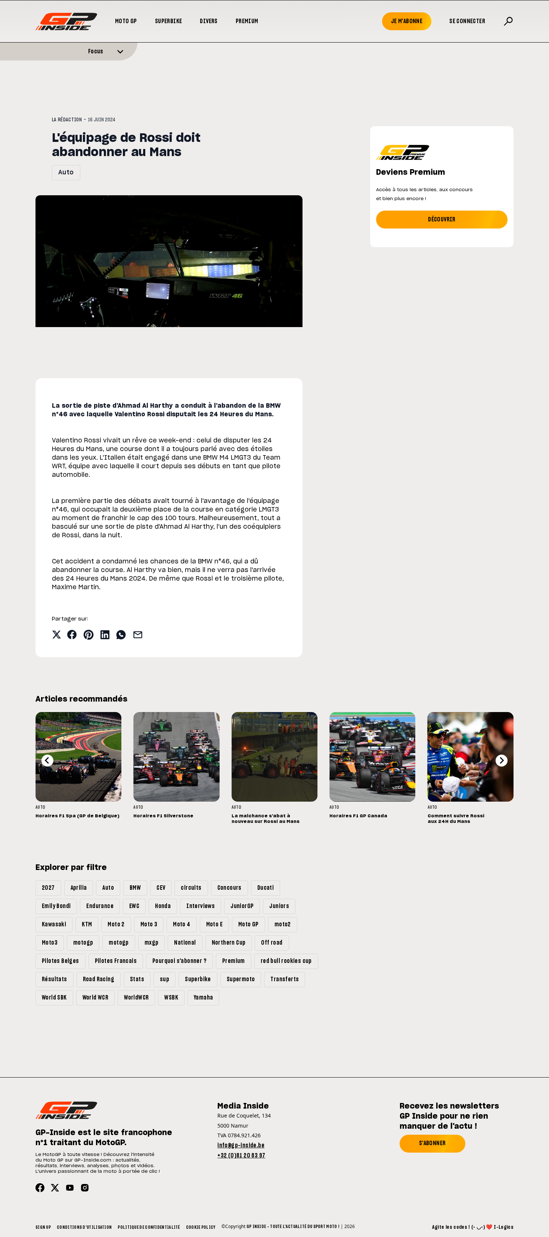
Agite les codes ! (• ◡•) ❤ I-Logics (473, 1227)
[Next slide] (502, 761)
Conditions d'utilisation (84, 1227)
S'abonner (432, 1143)
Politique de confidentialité (149, 1227)
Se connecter (467, 21)
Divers (208, 21)
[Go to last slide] (47, 761)
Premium (247, 21)
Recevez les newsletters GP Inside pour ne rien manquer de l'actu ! (449, 1116)
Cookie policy (200, 1227)
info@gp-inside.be (240, 1146)
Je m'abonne (406, 21)
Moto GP (126, 21)
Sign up (43, 1227)
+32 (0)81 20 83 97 (241, 1156)
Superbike (168, 21)
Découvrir (442, 220)
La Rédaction (67, 119)
